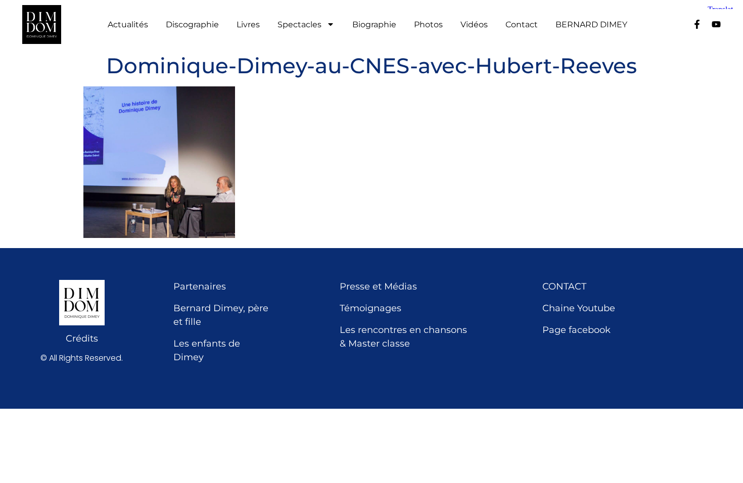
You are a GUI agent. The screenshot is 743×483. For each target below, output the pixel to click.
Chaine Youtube (578, 308)
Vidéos (474, 24)
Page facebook (576, 329)
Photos (428, 24)
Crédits (82, 338)
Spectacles (299, 24)
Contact (521, 24)
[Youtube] (716, 24)
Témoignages (370, 308)
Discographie (192, 24)
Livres (248, 24)
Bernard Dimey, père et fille (220, 315)
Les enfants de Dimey (206, 350)
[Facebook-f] (697, 24)
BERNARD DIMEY (591, 24)
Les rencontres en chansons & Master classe (403, 336)
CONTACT (564, 286)
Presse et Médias (378, 286)
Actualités (128, 24)
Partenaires (199, 286)
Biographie (374, 24)
